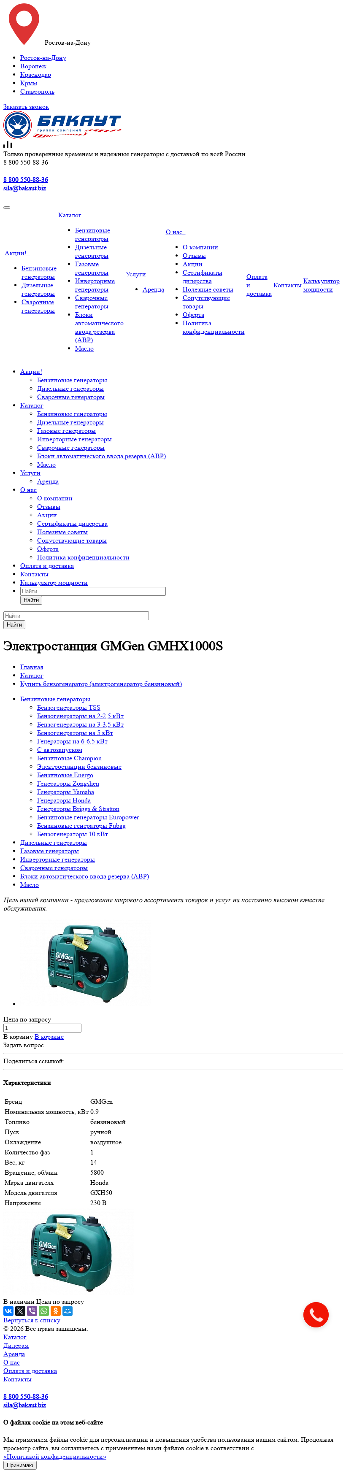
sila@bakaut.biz (24, 188)
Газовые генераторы (91, 268)
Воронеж (33, 66)
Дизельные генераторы (38, 289)
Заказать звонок (26, 107)
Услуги (137, 274)
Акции (193, 264)
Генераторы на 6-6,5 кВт (72, 741)
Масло (84, 348)
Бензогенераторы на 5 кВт (75, 733)
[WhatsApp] (44, 1311)
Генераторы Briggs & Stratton (78, 809)
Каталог (71, 215)
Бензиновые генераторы (39, 272)
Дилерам (16, 1345)
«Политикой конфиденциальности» (54, 1456)
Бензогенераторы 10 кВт (72, 834)
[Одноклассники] (56, 1311)
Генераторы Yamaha (65, 792)
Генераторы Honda (64, 800)
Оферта (193, 315)
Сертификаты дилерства (202, 276)
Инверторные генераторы (95, 285)
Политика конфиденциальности (214, 327)
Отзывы (194, 255)
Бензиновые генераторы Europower (88, 817)
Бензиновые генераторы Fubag (81, 826)
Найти (31, 600)
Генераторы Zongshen (68, 783)
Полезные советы (208, 289)
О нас (176, 232)
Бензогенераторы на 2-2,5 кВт (80, 716)
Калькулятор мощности (321, 285)
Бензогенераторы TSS (68, 707)
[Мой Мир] (67, 1311)
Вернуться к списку (31, 1320)
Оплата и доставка (47, 566)
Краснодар (35, 74)
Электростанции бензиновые (79, 766)
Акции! (17, 253)
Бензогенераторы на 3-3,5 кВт (80, 724)
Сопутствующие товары (72, 540)
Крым (28, 83)
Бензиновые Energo (65, 775)
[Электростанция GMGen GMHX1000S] (85, 1004)
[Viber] (32, 1311)
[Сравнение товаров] (7, 145)
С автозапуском (59, 750)
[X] (20, 1311)
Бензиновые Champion (69, 758)
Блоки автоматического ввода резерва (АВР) (99, 327)
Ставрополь (37, 91)
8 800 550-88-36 (25, 180)
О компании (200, 247)
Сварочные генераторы (38, 306)
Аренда (153, 289)
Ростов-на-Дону (43, 58)
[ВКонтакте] (8, 1311)
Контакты (287, 285)
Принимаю (20, 1465)
